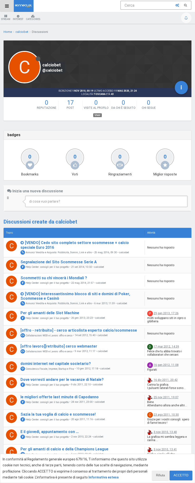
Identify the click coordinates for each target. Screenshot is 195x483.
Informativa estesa (103, 477)
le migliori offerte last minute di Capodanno (59, 397)
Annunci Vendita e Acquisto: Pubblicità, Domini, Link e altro (58, 252)
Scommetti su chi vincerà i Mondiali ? (53, 278)
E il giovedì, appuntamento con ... (49, 431)
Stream (5, 19)
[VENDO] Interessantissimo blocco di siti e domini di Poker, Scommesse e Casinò (75, 296)
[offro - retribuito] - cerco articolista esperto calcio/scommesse (78, 330)
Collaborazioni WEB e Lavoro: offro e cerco (48, 335)
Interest (18, 19)
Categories (33, 19)
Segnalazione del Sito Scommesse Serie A (58, 262)
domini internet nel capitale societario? (55, 363)
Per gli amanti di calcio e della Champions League (64, 449)
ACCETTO (181, 475)
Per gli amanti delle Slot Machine (49, 313)
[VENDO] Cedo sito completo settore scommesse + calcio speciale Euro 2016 (74, 244)
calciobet (124, 252)
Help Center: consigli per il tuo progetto (47, 267)
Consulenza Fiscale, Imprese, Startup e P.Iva (49, 368)
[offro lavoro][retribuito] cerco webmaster (58, 346)
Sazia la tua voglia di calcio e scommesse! (58, 414)
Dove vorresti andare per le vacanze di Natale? (62, 379)
